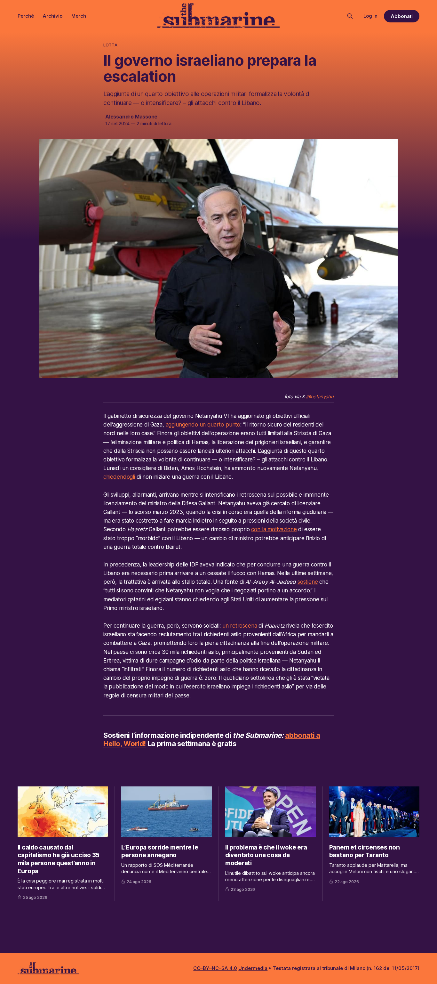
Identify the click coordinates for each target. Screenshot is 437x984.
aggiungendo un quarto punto (203, 424)
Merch (78, 16)
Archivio (52, 16)
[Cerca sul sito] (350, 16)
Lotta (110, 44)
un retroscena (239, 625)
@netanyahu (320, 397)
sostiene (308, 582)
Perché (26, 16)
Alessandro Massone (131, 116)
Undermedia (252, 968)
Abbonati (402, 16)
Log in (370, 16)
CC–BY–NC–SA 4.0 (215, 968)
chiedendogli (119, 477)
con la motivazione (274, 529)
